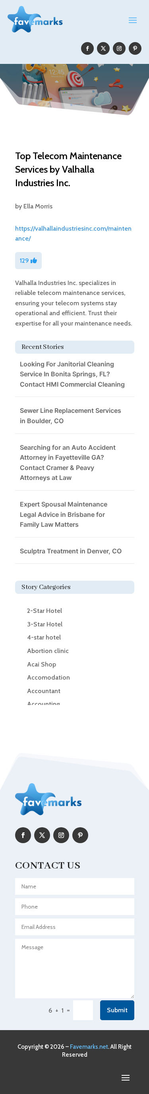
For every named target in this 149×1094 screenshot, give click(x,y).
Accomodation (48, 677)
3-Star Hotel (44, 624)
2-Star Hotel (44, 610)
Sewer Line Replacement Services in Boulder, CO (70, 415)
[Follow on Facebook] (87, 48)
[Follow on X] (103, 48)
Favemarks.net (89, 1046)
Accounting (43, 704)
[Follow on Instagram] (119, 48)
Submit (117, 1010)
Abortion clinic (48, 651)
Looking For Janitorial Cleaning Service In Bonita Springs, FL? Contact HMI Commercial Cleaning (72, 374)
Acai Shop (41, 664)
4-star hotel (44, 637)
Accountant (43, 691)
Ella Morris (37, 206)
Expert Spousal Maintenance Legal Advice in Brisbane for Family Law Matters (63, 514)
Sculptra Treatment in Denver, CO (71, 551)
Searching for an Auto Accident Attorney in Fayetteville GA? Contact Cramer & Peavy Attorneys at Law (68, 462)
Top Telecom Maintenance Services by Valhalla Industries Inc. (68, 169)
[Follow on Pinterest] (135, 48)
